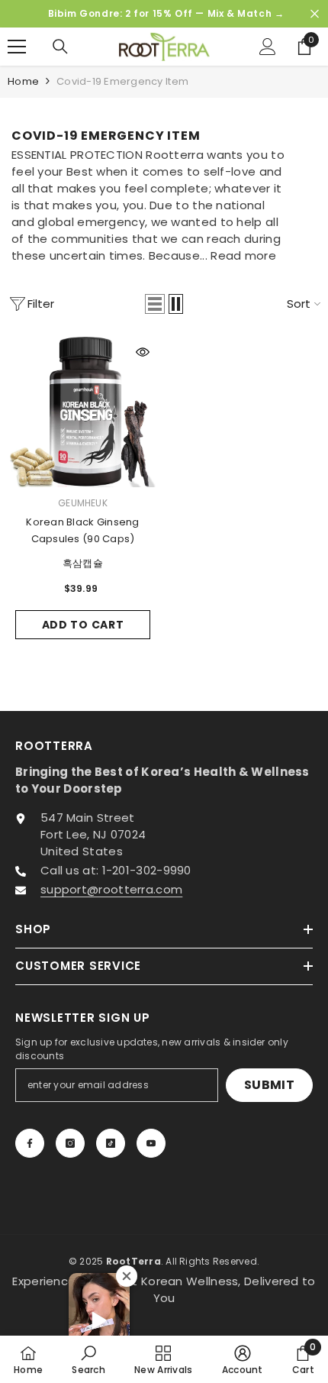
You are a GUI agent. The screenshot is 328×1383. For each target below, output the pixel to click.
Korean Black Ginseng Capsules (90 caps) (82, 530)
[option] (164, 13)
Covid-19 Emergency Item (122, 81)
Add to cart (83, 624)
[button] (155, 304)
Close (314, 14)
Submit (269, 1085)
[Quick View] (142, 352)
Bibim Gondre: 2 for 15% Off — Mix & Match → (166, 13)
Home (23, 81)
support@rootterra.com (111, 889)
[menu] (17, 46)
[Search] (60, 46)
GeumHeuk (83, 502)
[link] (88, 1359)
